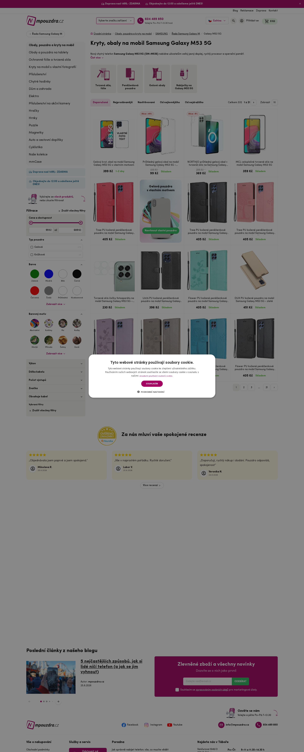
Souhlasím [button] (152, 383)
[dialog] (152, 376)
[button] (152, 392)
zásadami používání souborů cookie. (156, 375)
